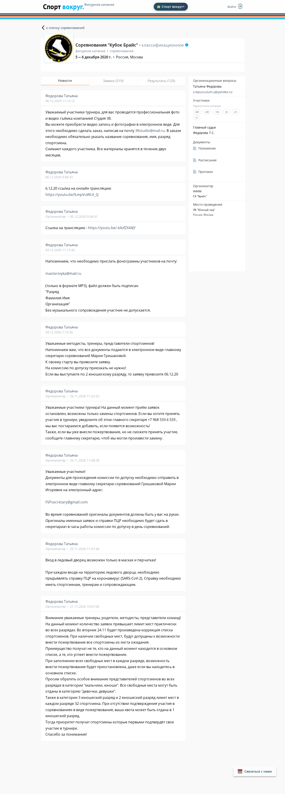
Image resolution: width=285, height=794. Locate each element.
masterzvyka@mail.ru (63, 273)
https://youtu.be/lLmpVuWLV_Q (71, 194)
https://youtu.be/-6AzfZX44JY (112, 227)
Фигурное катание (99, 4)
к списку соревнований (65, 27)
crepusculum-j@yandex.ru (212, 92)
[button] (254, 771)
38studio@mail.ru (150, 130)
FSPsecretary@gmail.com (66, 502)
